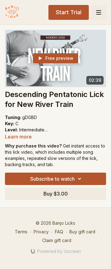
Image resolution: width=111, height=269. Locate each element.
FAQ (59, 231)
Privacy (41, 231)
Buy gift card (82, 231)
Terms (21, 231)
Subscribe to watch (52, 179)
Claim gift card (56, 240)
